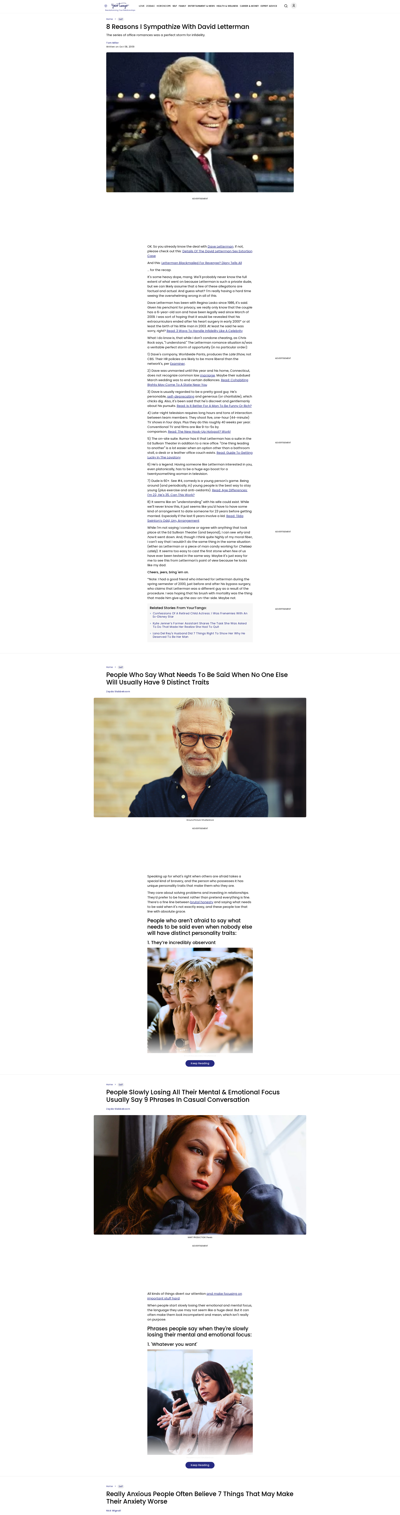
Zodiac (150, 5)
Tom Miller (112, 42)
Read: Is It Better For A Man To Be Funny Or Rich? (214, 406)
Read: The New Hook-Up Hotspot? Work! (199, 431)
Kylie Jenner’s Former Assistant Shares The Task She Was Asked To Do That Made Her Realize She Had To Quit (200, 625)
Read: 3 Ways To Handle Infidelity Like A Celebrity (205, 331)
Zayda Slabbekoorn (118, 691)
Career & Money (249, 5)
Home (109, 19)
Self (174, 5)
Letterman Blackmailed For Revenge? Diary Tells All (201, 263)
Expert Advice (269, 5)
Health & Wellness (227, 5)
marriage (207, 375)
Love (141, 5)
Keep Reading (200, 1063)
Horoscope (164, 5)
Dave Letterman (220, 246)
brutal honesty (201, 902)
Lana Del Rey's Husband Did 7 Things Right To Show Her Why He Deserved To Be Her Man (199, 635)
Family (182, 5)
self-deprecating (180, 396)
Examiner (177, 363)
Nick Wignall (113, 1510)
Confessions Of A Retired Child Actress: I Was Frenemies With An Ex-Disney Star (200, 615)
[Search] (285, 5)
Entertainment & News (201, 5)
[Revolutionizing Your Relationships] (120, 6)
